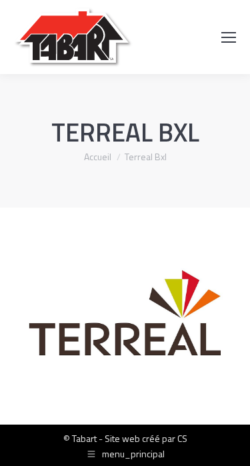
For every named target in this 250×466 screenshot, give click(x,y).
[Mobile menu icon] (229, 37)
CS (182, 438)
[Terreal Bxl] (125, 312)
